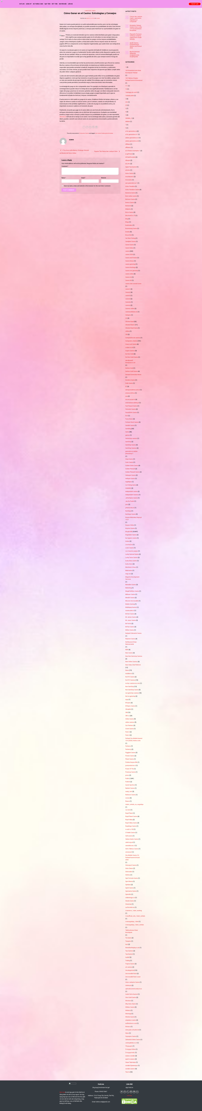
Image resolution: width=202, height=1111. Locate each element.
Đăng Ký (28, 4)
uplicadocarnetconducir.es (133, 989)
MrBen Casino (129, 630)
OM (126, 712)
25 (126, 105)
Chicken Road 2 (130, 325)
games (127, 435)
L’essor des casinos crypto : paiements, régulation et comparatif (136, 19)
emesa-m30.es (130, 393)
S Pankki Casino (130, 832)
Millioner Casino (130, 594)
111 (126, 86)
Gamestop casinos (131, 438)
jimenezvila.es (129, 507)
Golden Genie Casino (131, 465)
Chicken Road (129, 321)
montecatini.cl (129, 610)
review (127, 798)
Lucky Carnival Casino (132, 554)
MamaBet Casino (130, 584)
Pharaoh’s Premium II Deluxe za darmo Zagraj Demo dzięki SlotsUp (135, 36)
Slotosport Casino (130, 865)
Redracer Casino (130, 795)
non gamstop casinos (132, 693)
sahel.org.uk (129, 842)
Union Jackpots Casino (132, 982)
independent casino (131, 491)
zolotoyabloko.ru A (131, 1043)
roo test (127, 810)
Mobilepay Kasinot (131, 607)
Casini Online (129, 248)
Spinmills (128, 894)
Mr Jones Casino (130, 620)
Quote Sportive (130, 785)
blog (126, 219)
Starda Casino (129, 901)
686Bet (127, 121)
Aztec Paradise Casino (132, 189)
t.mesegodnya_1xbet (131, 921)
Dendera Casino (130, 380)
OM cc (127, 715)
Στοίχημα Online (130, 1049)
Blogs (127, 222)
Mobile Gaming (130, 604)
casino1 (127, 289)
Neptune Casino (130, 639)
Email (83, 178)
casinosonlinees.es (131, 312)
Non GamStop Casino (131, 690)
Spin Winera (129, 881)
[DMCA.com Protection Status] (129, 1101)
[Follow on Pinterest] (131, 1091)
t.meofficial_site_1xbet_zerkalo (135, 916)
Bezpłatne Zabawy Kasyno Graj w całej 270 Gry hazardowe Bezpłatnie (136, 28)
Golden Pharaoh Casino (132, 472)
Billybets (128, 209)
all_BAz (127, 163)
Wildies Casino (129, 1007)
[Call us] (127, 1091)
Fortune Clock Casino (131, 422)
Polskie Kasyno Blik (131, 762)
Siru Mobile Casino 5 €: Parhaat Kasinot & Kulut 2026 (132, 857)
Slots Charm (129, 868)
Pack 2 (127, 732)
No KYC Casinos (130, 680)
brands (127, 232)
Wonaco (127, 1026)
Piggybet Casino (130, 752)
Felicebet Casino (130, 409)
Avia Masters (129, 176)
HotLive (22, 4)
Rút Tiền (55, 4)
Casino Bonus (129, 261)
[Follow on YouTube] (134, 1091)
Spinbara (128, 884)
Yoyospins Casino (130, 1036)
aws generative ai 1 (131, 183)
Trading (127, 960)
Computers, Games (90, 10)
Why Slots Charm (130, 1004)
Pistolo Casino (129, 756)
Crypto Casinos (130, 350)
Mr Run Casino (129, 627)
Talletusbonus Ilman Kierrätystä (131, 931)
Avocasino (128, 180)
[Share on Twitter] (87, 127)
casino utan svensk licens (133, 283)
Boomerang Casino (131, 228)
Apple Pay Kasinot (130, 167)
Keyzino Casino (130, 528)
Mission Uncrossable (131, 601)
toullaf (127, 957)
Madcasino (128, 570)
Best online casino (131, 196)
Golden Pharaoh (130, 469)
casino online (129, 274)
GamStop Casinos (130, 448)
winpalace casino (130, 1020)
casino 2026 (129, 254)
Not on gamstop (130, 696)
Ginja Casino (129, 459)
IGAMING (128, 488)
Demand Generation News (133, 374)
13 (126, 89)
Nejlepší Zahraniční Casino (133, 633)
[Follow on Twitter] (121, 1091)
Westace (128, 1000)
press (127, 775)
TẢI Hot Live (194, 4)
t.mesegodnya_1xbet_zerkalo (134, 925)
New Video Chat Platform (133, 665)
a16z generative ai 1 (131, 134)
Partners (128, 746)
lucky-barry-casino (131, 561)
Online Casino (129, 719)
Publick (127, 782)
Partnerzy (128, 749)
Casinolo (128, 302)
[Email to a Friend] (90, 127)
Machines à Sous (130, 567)
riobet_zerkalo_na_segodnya (134, 804)
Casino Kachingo (130, 267)
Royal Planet (129, 813)
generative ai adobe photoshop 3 (131, 452)
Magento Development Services (132, 578)
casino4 (127, 299)
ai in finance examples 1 (132, 150)
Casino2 (127, 292)
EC (126, 386)
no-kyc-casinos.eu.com (132, 683)
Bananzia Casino (130, 193)
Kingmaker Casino (130, 535)
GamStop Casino (130, 445)
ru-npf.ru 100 (129, 829)
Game (127, 432)
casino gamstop (130, 264)
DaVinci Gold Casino (131, 371)
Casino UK (128, 280)
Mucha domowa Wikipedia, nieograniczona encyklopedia (135, 54)
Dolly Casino (129, 383)
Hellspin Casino (130, 478)
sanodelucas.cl (130, 845)
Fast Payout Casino (131, 406)
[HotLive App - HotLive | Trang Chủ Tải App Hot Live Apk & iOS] (9, 4)
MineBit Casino (130, 597)
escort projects (130, 399)
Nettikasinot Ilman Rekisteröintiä (131, 643)
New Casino (129, 653)
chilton (127, 331)
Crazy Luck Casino (131, 344)
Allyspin (127, 160)
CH (126, 318)
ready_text (128, 791)
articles (127, 170)
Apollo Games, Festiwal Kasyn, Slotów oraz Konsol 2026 (136, 45)
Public (127, 778)
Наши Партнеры (130, 1062)
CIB (126, 334)
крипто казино (130, 1059)
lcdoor (127, 541)
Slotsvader (128, 871)
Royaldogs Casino (130, 826)
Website (103, 178)
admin (98, 18)
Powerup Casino (130, 772)
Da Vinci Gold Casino (131, 357)
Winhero (127, 1010)
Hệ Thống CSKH (38, 4)
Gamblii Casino (129, 425)
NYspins (128, 703)
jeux (126, 504)
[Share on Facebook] (83, 127)
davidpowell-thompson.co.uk (130, 361)
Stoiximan (128, 904)
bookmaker (128, 225)
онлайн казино (130, 1069)
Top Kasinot (129, 954)
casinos (127, 305)
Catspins (128, 315)
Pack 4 (127, 735)
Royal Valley (129, 819)
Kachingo (128, 511)
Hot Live (62, 1092)
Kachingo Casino (130, 514)
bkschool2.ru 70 (130, 215)
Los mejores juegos (131, 551)
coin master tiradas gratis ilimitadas (104, 133)
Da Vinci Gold (129, 354)
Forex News (129, 419)
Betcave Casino (130, 199)
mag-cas (128, 574)
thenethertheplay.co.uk (132, 947)
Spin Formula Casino (131, 878)
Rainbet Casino (129, 788)
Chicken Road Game (131, 328)
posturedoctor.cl (130, 765)
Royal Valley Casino (131, 823)
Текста (127, 1072)
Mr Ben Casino (129, 614)
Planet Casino (129, 759)
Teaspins (128, 941)
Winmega (128, 1013)
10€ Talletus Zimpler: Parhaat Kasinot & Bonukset (133, 79)
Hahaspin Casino (130, 475)
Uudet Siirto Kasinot (131, 994)
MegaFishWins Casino (132, 591)
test (126, 944)
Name (64, 178)
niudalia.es (128, 673)
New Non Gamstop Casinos (133, 656)
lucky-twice (128, 564)
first (126, 416)
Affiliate (127, 144)
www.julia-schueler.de (132, 1030)
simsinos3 (128, 852)
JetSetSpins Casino (131, 498)
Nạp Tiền (47, 4)
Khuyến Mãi (63, 4)
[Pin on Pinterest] (93, 127)
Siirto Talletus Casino (131, 849)
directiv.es (63, 117)
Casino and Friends (131, 258)
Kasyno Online (129, 525)
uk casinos (128, 967)
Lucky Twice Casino (131, 557)
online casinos (129, 722)
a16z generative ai (131, 131)
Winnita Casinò (129, 1017)
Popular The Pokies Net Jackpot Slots (106, 151)
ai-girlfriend (128, 154)
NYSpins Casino (130, 706)
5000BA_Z (128, 118)
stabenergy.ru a (130, 897)
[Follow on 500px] (137, 1091)
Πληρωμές (128, 1046)
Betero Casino (129, 202)
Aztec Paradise (130, 186)
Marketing (128, 588)
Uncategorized (129, 970)
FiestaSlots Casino (131, 412)
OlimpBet (128, 709)
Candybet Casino (130, 241)
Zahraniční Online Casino (132, 1039)
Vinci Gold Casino (130, 997)
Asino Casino (129, 173)
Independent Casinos (131, 494)
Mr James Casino (130, 617)
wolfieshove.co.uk (131, 1023)
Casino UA (128, 277)
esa (126, 396)
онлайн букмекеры (131, 1065)
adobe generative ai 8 (132, 141)
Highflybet (128, 482)
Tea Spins (128, 938)
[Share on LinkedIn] (96, 127)
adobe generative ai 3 (132, 138)
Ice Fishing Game (130, 485)
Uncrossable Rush (131, 973)
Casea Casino (129, 244)
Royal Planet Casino (131, 816)
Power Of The (129, 769)
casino (127, 251)
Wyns (127, 1033)
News (127, 670)
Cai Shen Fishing (130, 238)
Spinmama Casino (130, 891)
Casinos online (129, 308)
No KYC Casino (129, 677)
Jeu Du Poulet (129, 501)
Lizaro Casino (129, 548)
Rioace (127, 801)
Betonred (128, 206)
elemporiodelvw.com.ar (132, 390)
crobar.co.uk (129, 347)
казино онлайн (130, 1056)
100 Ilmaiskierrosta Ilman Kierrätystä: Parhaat (133, 71)
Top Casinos (129, 951)
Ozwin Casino (129, 728)
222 (126, 102)
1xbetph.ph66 (129, 95)
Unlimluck (128, 985)
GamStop (128, 441)
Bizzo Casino (129, 212)
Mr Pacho (128, 623)
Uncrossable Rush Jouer (133, 977)
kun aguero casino (131, 538)
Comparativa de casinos (132, 337)
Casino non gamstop (131, 270)
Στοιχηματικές (130, 1052)
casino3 (127, 295)
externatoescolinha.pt (132, 403)
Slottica (127, 875)
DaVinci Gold (129, 368)
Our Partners (129, 725)
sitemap (129, 1095)
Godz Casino (129, 462)
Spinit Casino (129, 888)
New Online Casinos (131, 661)
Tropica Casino (129, 964)
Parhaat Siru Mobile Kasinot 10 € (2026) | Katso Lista (133, 739)
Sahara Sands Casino (131, 839)
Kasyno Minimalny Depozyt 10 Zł (133, 518)
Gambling (128, 428)
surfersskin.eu (129, 907)
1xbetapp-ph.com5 (131, 92)
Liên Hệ (70, 4)
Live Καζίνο (129, 544)
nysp (126, 699)
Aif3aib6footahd (130, 157)
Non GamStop (129, 686)
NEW (126, 649)
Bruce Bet (128, 235)
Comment (65, 166)
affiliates (128, 147)
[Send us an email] (124, 1091)
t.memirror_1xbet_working (133, 910)
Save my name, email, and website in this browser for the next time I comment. (87, 186)
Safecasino (128, 836)
